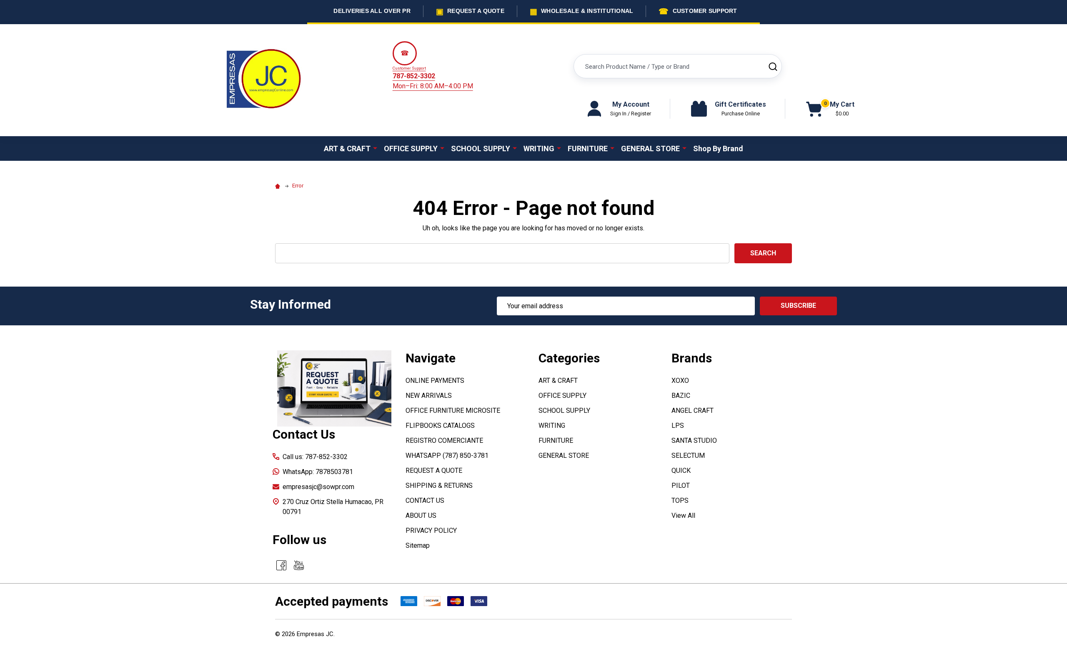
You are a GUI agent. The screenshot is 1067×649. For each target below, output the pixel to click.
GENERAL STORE (650, 148)
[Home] (279, 185)
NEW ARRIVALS (429, 395)
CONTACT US (425, 500)
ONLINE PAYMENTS (435, 380)
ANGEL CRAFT (692, 410)
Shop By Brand (718, 148)
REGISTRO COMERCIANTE (444, 440)
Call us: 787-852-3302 (315, 457)
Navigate (431, 358)
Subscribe (798, 306)
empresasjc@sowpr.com (318, 487)
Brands (691, 358)
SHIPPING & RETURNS (439, 485)
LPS (677, 425)
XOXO (680, 380)
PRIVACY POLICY (431, 530)
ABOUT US (421, 515)
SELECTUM (688, 455)
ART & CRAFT (347, 148)
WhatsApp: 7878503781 (318, 472)
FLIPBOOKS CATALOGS (440, 425)
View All (683, 515)
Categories (569, 358)
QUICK (681, 470)
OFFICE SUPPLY (411, 148)
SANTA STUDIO (694, 440)
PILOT (680, 485)
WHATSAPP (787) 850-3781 (447, 455)
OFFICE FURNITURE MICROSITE (453, 410)
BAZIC (680, 395)
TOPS (680, 500)
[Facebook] (281, 565)
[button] (334, 388)
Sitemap (418, 545)
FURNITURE (588, 148)
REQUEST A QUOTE (434, 470)
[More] (375, 148)
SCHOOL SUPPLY (480, 148)
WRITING (538, 148)
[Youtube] (299, 565)
